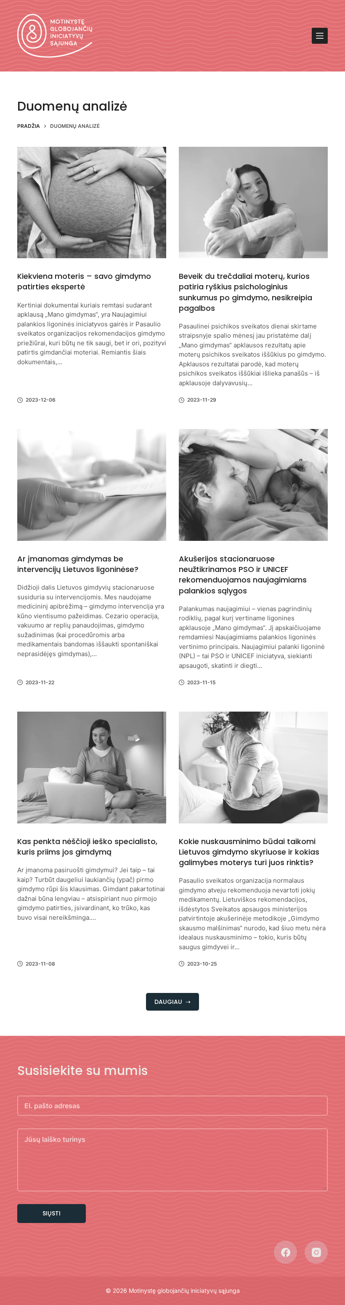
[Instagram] (316, 1252)
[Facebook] (285, 1252)
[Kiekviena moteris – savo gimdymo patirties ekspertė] (91, 203)
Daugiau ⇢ (172, 1002)
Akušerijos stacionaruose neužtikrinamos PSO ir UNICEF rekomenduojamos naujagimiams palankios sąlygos (243, 574)
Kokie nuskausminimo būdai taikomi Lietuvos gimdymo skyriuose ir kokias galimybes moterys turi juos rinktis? (249, 852)
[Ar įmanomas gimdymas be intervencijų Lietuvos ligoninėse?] (91, 485)
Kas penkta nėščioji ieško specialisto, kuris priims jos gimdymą (87, 846)
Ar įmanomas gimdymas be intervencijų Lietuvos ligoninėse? (77, 563)
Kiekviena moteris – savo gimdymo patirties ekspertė (84, 281)
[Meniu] (320, 36)
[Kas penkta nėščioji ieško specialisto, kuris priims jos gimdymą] (91, 767)
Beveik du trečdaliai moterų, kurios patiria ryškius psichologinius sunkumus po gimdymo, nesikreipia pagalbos (245, 292)
